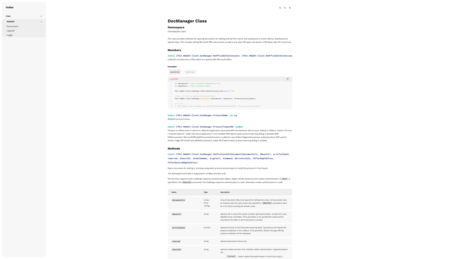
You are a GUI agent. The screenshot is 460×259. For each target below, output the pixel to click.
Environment (12, 26)
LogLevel (10, 30)
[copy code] (287, 79)
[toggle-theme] (285, 8)
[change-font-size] (290, 8)
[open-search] (280, 8)
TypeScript (190, 72)
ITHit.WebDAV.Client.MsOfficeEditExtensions (267, 55)
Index (10, 7)
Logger (10, 35)
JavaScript (175, 72)
